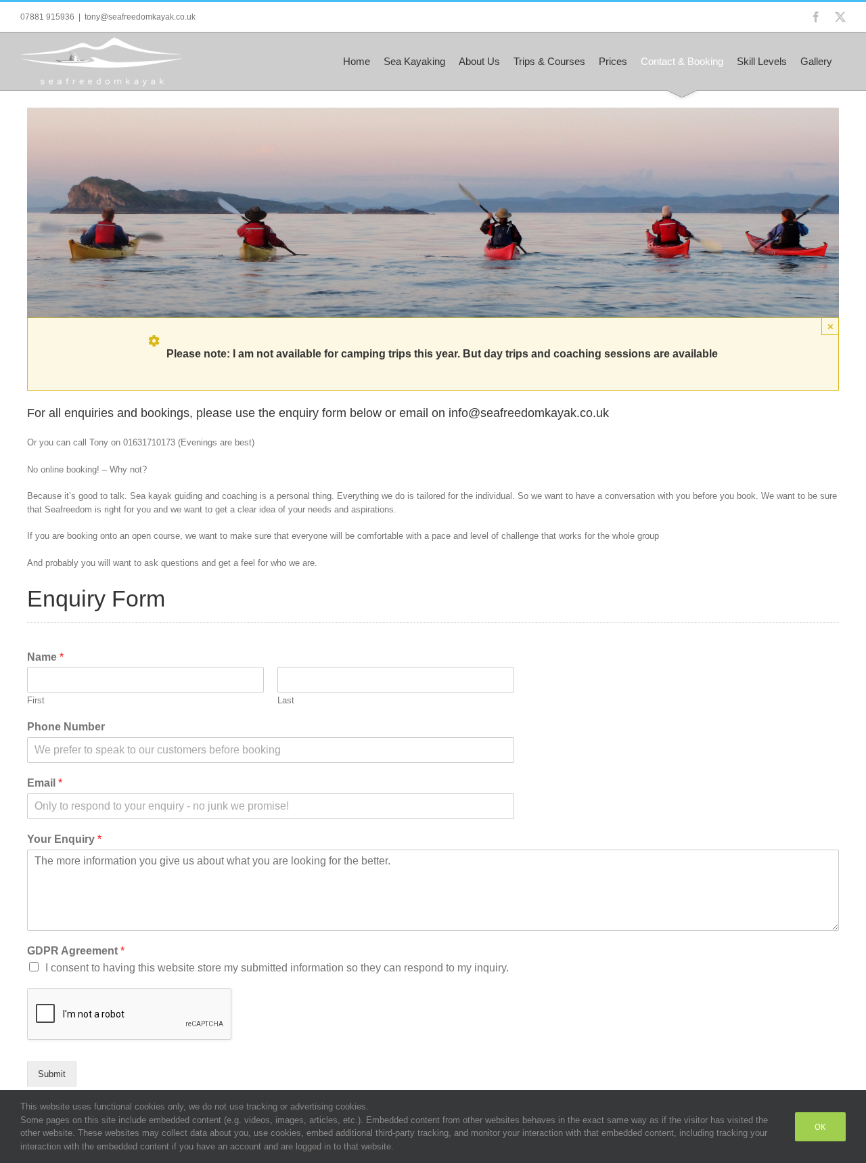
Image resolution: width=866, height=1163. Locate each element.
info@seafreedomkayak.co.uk (529, 413)
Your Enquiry (64, 839)
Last (285, 700)
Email (44, 783)
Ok (820, 1127)
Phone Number (66, 726)
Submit (52, 1074)
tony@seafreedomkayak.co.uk (140, 17)
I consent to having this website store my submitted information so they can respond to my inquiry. (277, 967)
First (36, 700)
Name (45, 657)
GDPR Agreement (75, 951)
